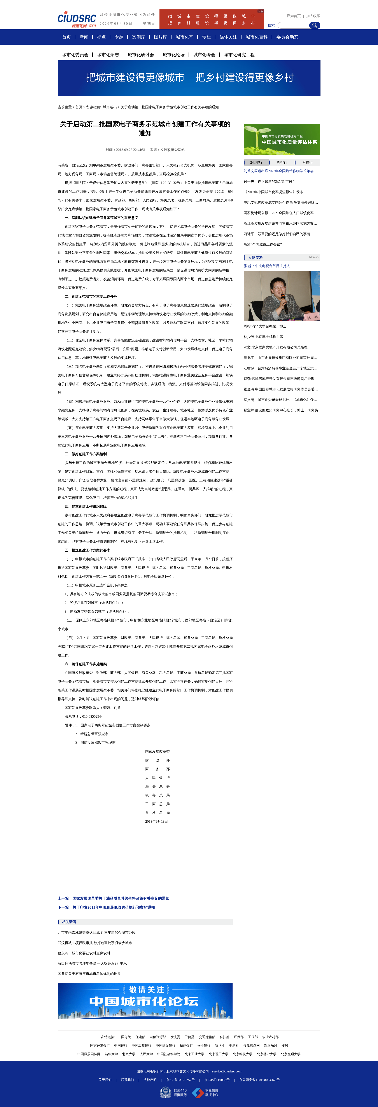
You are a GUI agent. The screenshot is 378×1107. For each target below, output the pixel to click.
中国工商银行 (141, 1045)
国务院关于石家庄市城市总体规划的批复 (89, 974)
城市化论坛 (174, 54)
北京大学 (128, 1054)
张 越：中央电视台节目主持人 (267, 266)
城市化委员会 (75, 54)
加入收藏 (313, 16)
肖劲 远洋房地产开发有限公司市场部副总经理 (279, 379)
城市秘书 (110, 107)
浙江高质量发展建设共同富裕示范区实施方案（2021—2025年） (282, 223)
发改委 (175, 1037)
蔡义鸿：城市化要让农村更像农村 (84, 953)
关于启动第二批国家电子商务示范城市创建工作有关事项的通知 (170, 107)
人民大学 (146, 1054)
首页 (66, 37)
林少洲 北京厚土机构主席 (263, 337)
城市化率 (184, 37)
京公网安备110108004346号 (259, 1080)
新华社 (220, 1045)
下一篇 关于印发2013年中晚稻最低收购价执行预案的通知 (106, 907)
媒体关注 (228, 37)
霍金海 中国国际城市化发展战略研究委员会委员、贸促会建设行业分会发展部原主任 (282, 389)
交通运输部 (207, 1037)
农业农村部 (270, 1037)
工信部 (253, 1037)
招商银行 (186, 1045)
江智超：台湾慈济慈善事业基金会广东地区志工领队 (282, 368)
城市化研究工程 (239, 54)
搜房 (285, 1045)
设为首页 (294, 16)
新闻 (84, 37)
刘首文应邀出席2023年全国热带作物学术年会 (279, 171)
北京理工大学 (218, 1054)
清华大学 (111, 1054)
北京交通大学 (291, 1054)
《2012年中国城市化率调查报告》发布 (273, 192)
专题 (119, 37)
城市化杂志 (108, 54)
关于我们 (105, 1080)
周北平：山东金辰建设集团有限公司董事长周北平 (282, 358)
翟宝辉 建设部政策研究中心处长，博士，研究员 (281, 410)
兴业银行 (203, 1045)
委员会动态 (287, 37)
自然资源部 (158, 1037)
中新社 (234, 1045)
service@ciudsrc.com (227, 1071)
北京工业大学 (194, 1054)
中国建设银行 (165, 1045)
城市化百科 (257, 37)
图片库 (160, 37)
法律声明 (150, 1080)
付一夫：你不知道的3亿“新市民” (269, 181)
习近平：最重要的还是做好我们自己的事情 (277, 234)
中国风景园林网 (88, 1054)
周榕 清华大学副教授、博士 (265, 326)
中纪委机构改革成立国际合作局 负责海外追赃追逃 (282, 202)
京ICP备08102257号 (180, 1080)
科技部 (224, 1037)
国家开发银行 (100, 1045)
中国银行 (120, 1045)
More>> (314, 257)
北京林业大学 (266, 1054)
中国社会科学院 (168, 1054)
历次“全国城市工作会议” (263, 244)
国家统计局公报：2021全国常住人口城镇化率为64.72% (282, 213)
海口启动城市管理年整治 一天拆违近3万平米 (92, 963)
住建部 (140, 1037)
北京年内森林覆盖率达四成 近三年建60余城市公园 (97, 932)
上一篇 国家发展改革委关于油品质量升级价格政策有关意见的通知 (113, 898)
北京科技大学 (242, 1054)
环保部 (239, 1037)
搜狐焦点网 (251, 1045)
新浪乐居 (270, 1045)
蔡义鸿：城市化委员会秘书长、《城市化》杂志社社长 (282, 400)
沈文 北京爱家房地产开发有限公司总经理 (276, 347)
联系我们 (127, 1080)
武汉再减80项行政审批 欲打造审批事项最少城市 (95, 943)
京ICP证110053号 (217, 1080)
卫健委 (189, 1037)
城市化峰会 (204, 54)
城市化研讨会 (141, 54)
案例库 (138, 37)
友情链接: (109, 1037)
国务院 (126, 1037)
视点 (101, 37)
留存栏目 (93, 107)
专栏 (206, 37)
